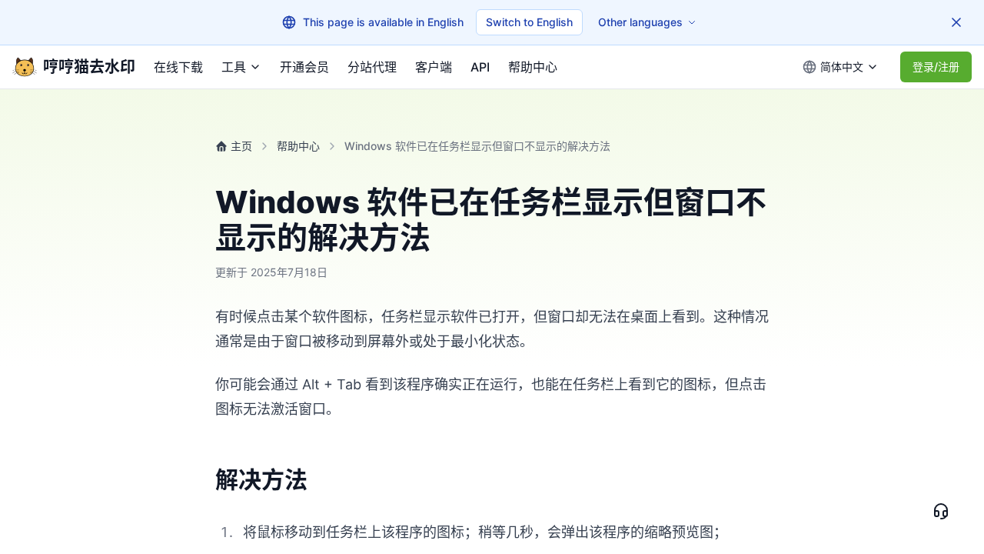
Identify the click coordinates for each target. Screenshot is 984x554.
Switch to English (529, 21)
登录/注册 (936, 66)
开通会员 (304, 67)
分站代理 (372, 67)
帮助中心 (532, 67)
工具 (233, 67)
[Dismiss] (956, 22)
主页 (241, 145)
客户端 (433, 67)
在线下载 (178, 67)
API (480, 67)
